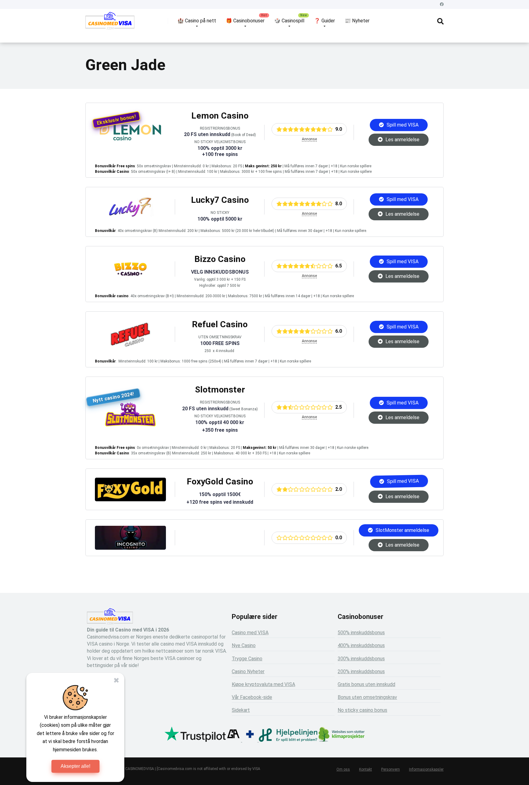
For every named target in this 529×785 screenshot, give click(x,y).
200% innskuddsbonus (361, 671)
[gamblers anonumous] (233, 740)
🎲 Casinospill (289, 21)
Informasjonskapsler (426, 769)
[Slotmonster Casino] (130, 425)
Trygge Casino (247, 659)
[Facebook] (442, 4)
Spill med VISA (401, 125)
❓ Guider (324, 21)
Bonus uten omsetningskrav (367, 697)
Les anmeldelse (401, 139)
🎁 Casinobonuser (245, 21)
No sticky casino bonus (362, 710)
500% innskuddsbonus (361, 632)
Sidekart (241, 710)
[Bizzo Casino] (130, 280)
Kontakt (365, 769)
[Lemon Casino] (130, 139)
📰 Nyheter (357, 21)
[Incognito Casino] (130, 548)
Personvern (390, 769)
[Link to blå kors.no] (250, 740)
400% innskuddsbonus (361, 645)
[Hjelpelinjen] (288, 740)
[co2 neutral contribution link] (342, 735)
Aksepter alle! (75, 766)
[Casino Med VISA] (109, 23)
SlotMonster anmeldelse (401, 530)
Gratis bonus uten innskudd (366, 684)
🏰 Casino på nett (197, 21)
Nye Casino (244, 645)
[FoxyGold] (130, 499)
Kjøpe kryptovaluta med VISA (263, 684)
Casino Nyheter (248, 671)
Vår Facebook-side (252, 697)
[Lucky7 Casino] (130, 217)
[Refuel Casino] (130, 345)
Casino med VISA (250, 632)
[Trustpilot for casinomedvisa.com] (195, 740)
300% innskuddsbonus (361, 659)
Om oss (343, 769)
